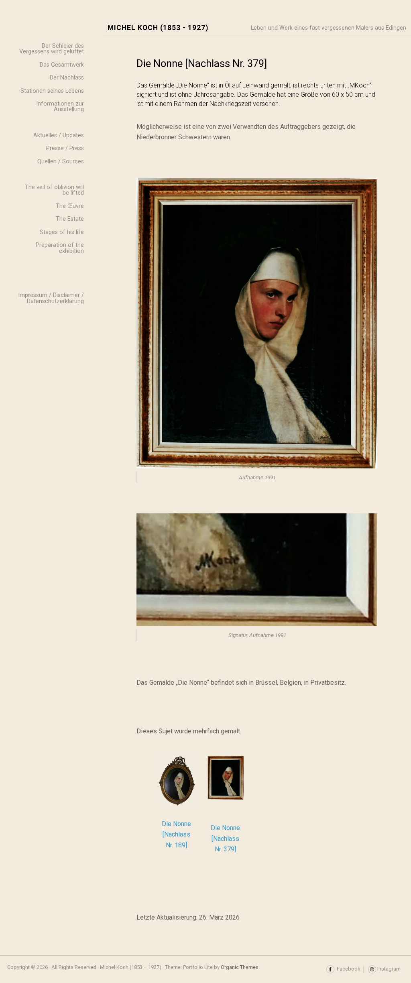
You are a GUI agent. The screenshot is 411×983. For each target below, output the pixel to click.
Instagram (388, 969)
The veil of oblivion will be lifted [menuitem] (54, 190)
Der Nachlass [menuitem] (67, 77)
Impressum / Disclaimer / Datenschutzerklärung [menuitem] (51, 298)
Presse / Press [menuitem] (65, 148)
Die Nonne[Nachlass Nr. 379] (225, 838)
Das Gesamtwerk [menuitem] (62, 64)
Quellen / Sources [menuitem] (60, 161)
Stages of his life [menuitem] (62, 232)
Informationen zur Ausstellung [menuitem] (60, 106)
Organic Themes (239, 967)
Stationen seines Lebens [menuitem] (52, 91)
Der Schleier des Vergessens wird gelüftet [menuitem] (51, 49)
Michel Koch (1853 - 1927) (158, 28)
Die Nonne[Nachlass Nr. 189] (176, 834)
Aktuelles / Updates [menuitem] (58, 135)
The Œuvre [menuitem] (70, 206)
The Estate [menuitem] (70, 219)
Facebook (347, 969)
